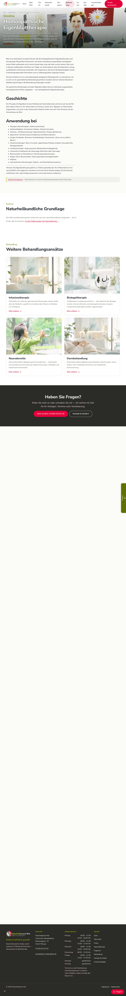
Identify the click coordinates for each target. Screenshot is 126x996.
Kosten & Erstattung (15, 180)
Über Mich (31, 3)
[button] (123, 498)
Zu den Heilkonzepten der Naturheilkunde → (42, 221)
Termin (78, 3)
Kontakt (85, 3)
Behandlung (69, 3)
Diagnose (59, 3)
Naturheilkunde (48, 3)
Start (24, 4)
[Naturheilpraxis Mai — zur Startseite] (11, 4)
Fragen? (118, 992)
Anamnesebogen (96, 3)
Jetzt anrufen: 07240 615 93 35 (50, 414)
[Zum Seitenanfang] (5, 991)
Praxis (40, 3)
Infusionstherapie (19, 297)
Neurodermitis (17, 358)
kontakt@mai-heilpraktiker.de (45, 954)
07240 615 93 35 (41, 948)
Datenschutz (115, 987)
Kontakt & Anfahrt (81, 414)
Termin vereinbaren (111, 3)
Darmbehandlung (77, 358)
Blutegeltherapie (77, 297)
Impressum (105, 987)
